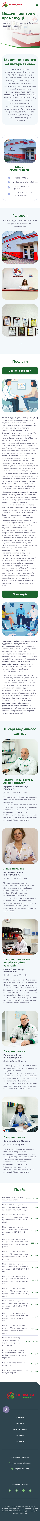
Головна (20, 1418)
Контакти (20, 1441)
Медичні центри (20, 1429)
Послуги (20, 1424)
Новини (20, 1435)
